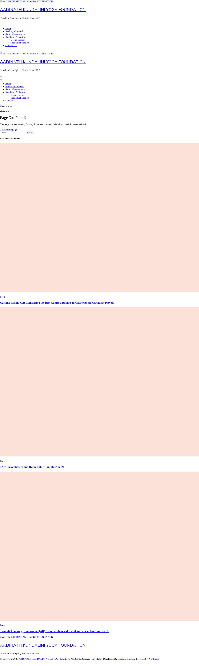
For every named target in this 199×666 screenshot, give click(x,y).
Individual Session (20, 42)
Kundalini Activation (15, 37)
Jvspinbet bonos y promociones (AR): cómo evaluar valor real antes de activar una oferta (54, 631)
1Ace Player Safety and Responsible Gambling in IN (32, 467)
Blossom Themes (126, 658)
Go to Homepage (8, 129)
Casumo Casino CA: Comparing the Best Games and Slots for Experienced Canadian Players (57, 302)
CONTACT (11, 45)
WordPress (153, 658)
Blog (2, 296)
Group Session (18, 39)
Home (8, 28)
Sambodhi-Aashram (15, 34)
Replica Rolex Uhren (10, 1)
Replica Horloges (8, 664)
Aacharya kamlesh (14, 31)
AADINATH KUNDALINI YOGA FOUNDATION (43, 9)
